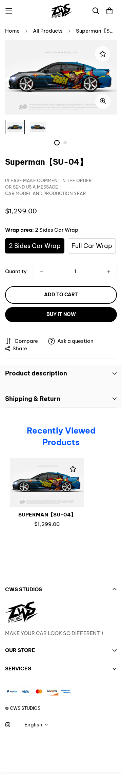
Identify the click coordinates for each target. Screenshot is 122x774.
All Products (48, 31)
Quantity (16, 271)
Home (12, 31)
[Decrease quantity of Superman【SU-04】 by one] (41, 272)
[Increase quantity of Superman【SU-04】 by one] (109, 272)
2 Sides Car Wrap (35, 246)
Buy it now (61, 314)
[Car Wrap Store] (61, 11)
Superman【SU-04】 (47, 514)
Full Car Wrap (92, 246)
